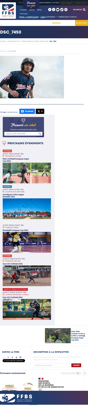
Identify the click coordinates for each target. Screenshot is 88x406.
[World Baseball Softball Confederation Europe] (27, 388)
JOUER (21, 17)
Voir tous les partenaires (70, 373)
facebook (49, 9)
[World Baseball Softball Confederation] (10, 389)
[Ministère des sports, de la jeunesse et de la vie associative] (51, 385)
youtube (57, 9)
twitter (53, 9)
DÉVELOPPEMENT (48, 17)
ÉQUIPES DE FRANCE (29, 23)
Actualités (23, 10)
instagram (66, 9)
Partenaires (24, 14)
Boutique (83, 23)
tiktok (61, 9)
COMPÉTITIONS (33, 17)
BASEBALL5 (56, 23)
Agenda (31, 10)
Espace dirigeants (66, 3)
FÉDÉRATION (45, 23)
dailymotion (16, 357)
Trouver (31, 4)
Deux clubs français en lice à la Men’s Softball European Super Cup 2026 (78, 335)
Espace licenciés (81, 3)
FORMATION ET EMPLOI (67, 17)
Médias (39, 10)
